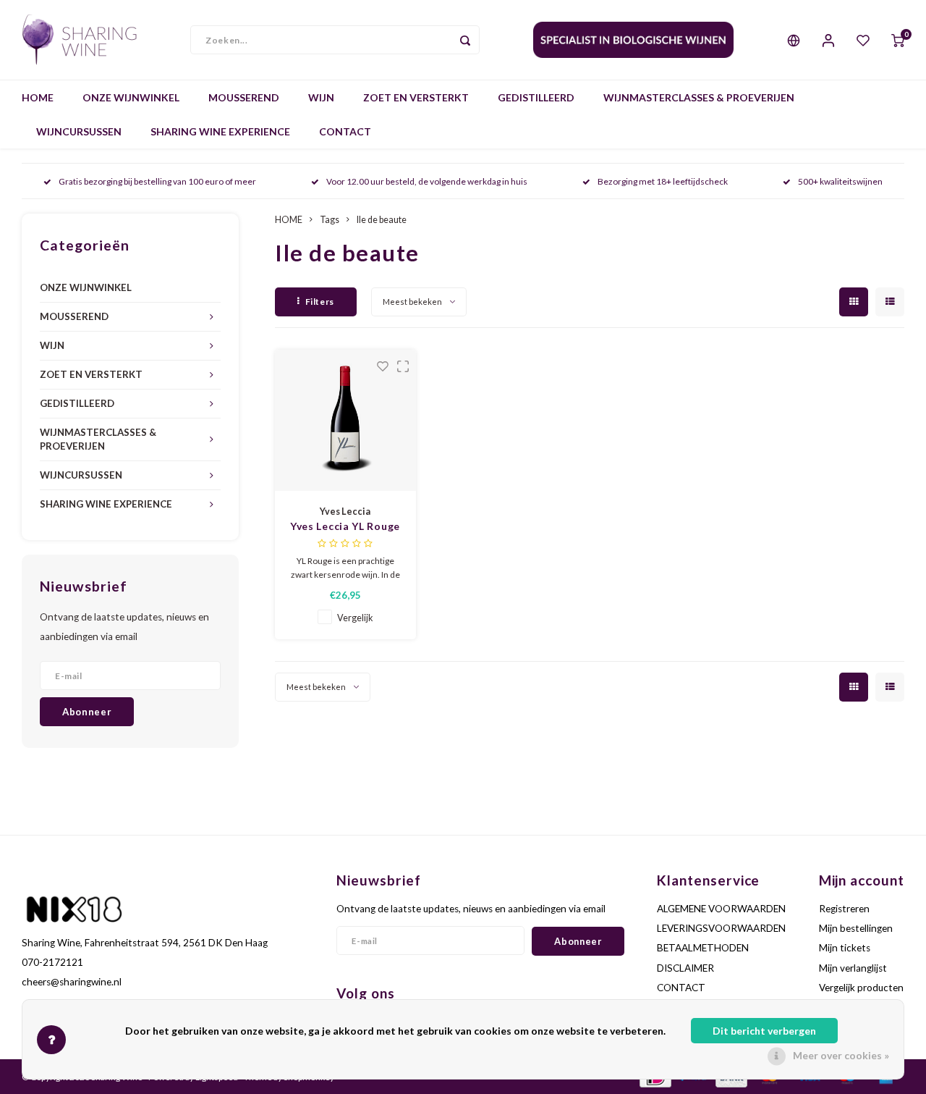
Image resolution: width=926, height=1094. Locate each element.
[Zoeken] (465, 39)
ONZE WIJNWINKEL (130, 97)
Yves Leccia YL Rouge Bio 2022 (345, 527)
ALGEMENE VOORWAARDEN (721, 908)
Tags (329, 219)
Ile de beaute (382, 219)
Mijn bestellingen (856, 928)
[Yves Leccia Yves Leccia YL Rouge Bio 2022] (345, 420)
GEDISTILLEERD (536, 97)
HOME (38, 97)
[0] (897, 40)
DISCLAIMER (685, 968)
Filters (319, 301)
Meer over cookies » (841, 1055)
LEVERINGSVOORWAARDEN (721, 928)
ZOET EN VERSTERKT (416, 97)
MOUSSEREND (243, 97)
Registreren (844, 908)
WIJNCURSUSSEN (79, 131)
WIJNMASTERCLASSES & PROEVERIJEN (698, 97)
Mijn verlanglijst (853, 968)
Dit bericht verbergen (764, 1030)
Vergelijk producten (861, 987)
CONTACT (345, 131)
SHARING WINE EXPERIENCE (220, 131)
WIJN (321, 97)
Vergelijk (355, 618)
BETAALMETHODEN (703, 948)
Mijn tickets (844, 948)
